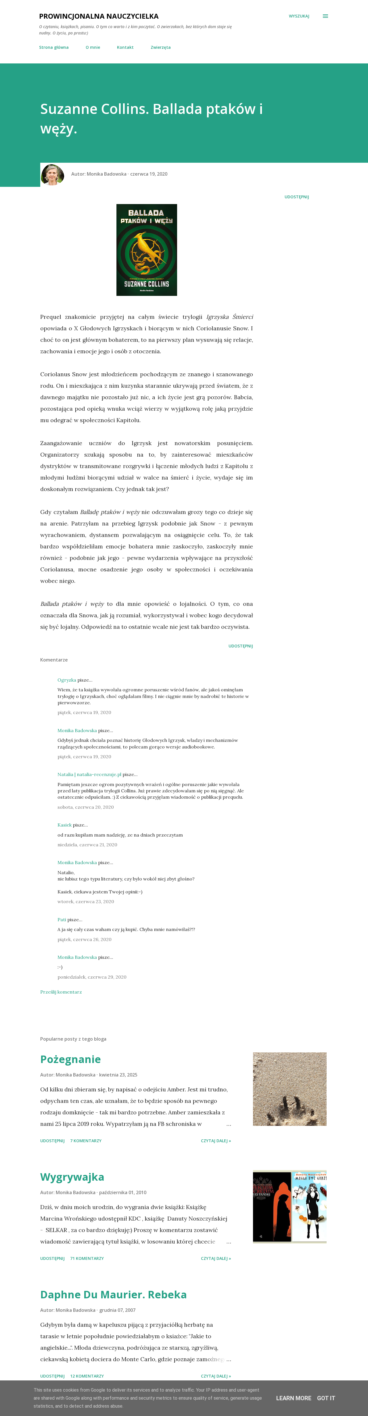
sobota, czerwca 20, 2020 (85, 807)
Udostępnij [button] (297, 196)
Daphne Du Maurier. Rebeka (113, 1294)
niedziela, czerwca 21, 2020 (87, 844)
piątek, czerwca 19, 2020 (84, 712)
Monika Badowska (77, 730)
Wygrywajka (72, 1177)
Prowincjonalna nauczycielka (99, 16)
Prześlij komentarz (61, 992)
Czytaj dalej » (216, 1140)
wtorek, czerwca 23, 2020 (85, 901)
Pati (61, 919)
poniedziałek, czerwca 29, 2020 (91, 977)
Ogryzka (66, 680)
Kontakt (125, 47)
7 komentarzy (85, 1140)
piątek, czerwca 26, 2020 (84, 939)
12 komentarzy (87, 1376)
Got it (326, 1398)
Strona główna (54, 47)
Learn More (293, 1398)
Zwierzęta (161, 47)
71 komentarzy (87, 1258)
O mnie (93, 47)
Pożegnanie (70, 1059)
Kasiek (64, 825)
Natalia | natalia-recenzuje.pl (89, 774)
